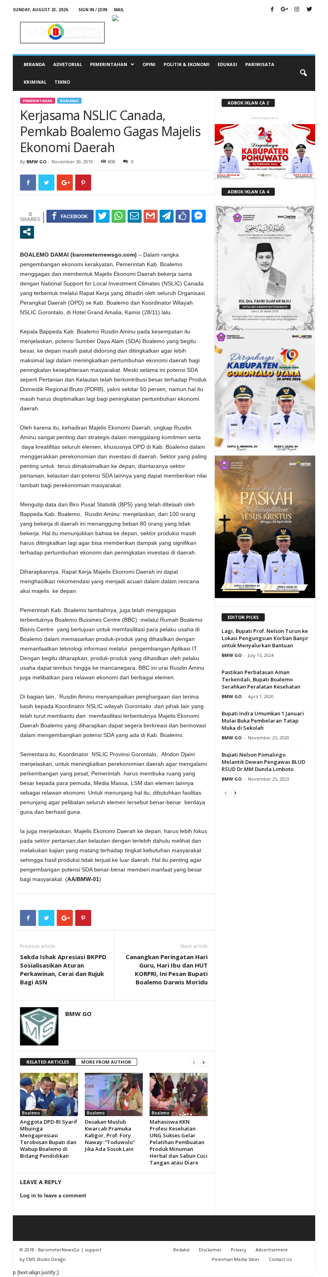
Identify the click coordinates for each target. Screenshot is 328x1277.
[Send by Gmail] (151, 216)
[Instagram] (297, 10)
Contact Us (280, 1259)
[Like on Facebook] (183, 216)
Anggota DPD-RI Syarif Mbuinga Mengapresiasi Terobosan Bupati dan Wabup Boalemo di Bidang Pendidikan (48, 1138)
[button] (303, 73)
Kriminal (35, 82)
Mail (119, 9)
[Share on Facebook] (70, 216)
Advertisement (272, 1250)
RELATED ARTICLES (47, 1062)
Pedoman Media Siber (236, 1259)
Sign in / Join (92, 9)
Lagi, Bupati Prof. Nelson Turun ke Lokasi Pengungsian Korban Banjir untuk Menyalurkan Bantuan (265, 638)
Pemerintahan (108, 64)
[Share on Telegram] (167, 216)
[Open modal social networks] (27, 232)
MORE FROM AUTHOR (106, 1062)
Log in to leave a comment (53, 1196)
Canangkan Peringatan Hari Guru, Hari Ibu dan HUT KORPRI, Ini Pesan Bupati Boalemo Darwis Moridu (167, 969)
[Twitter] (309, 10)
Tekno (62, 82)
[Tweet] (103, 216)
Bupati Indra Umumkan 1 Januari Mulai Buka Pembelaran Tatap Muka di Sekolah (263, 720)
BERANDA (34, 64)
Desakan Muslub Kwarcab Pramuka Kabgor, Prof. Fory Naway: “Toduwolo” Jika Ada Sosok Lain (110, 1135)
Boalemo (69, 100)
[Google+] (284, 10)
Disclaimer (210, 1250)
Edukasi (227, 64)
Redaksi (181, 1250)
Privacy (238, 1250)
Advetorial (67, 64)
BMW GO (36, 162)
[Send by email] (135, 216)
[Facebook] (272, 10)
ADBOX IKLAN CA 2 (248, 103)
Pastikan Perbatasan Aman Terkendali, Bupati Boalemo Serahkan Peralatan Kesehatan (261, 679)
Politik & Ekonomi (187, 64)
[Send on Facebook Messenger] (199, 216)
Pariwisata (259, 64)
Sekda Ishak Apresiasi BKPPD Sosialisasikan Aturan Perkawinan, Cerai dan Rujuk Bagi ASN (63, 969)
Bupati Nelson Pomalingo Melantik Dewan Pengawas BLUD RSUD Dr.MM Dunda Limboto (263, 762)
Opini (149, 64)
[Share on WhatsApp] (119, 216)
